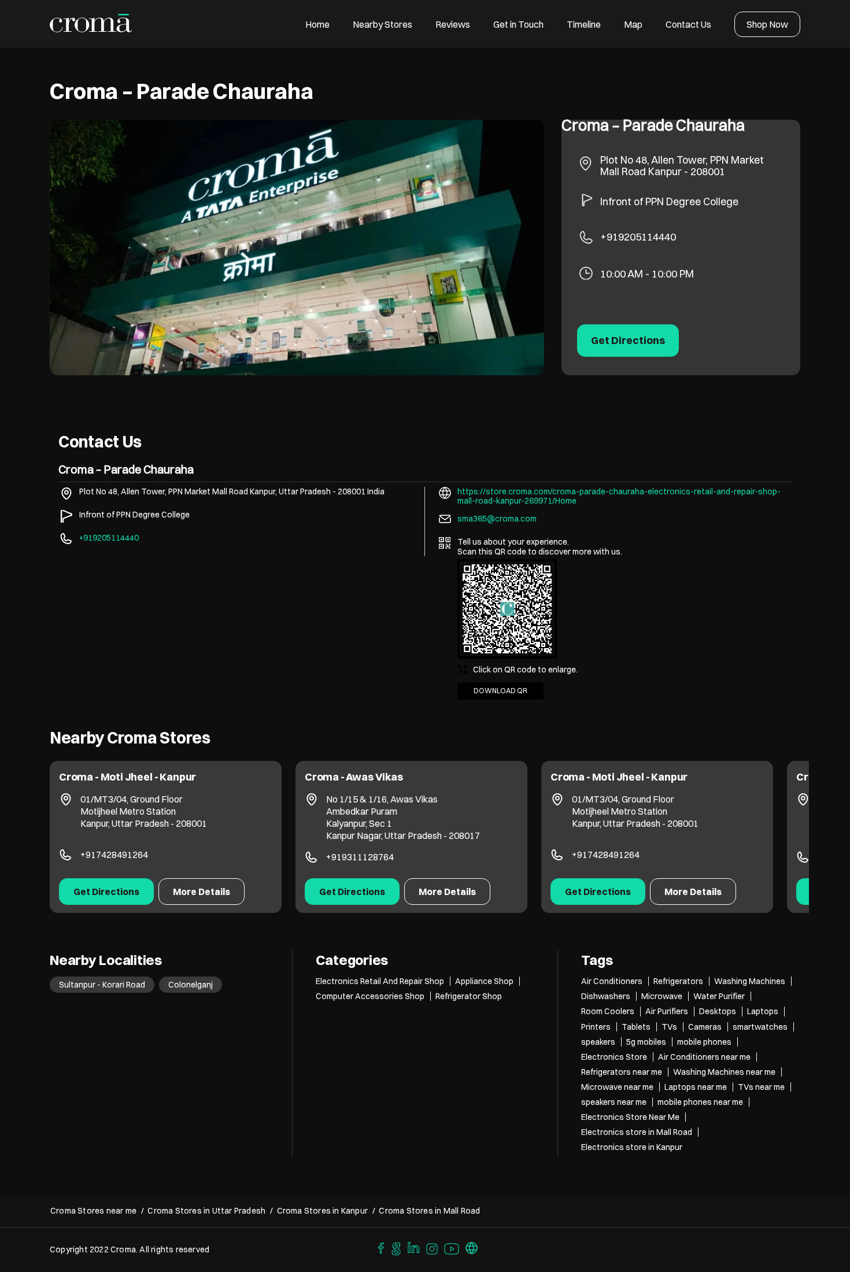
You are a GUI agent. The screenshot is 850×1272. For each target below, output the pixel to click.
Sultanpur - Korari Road (102, 984)
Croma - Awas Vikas (354, 776)
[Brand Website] (472, 1247)
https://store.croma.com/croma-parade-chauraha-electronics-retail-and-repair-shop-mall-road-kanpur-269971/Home (619, 496)
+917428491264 (114, 854)
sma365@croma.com (497, 518)
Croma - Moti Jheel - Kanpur (127, 776)
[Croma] (91, 24)
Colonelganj (190, 984)
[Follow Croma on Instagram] (432, 1247)
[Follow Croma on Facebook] (378, 1247)
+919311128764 (360, 857)
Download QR (500, 690)
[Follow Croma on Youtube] (452, 1247)
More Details (201, 891)
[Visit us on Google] (396, 1247)
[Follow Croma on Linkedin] (414, 1247)
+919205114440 (638, 236)
